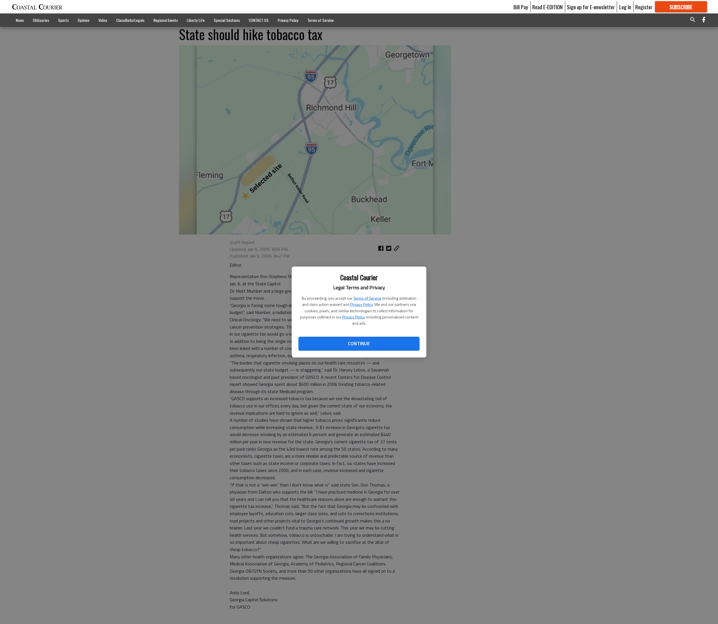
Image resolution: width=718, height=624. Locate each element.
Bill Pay (521, 6)
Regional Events (165, 20)
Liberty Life (196, 20)
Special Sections (227, 20)
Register (643, 6)
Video (102, 20)
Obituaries (41, 20)
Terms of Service (367, 298)
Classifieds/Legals (130, 20)
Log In (625, 6)
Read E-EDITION (547, 6)
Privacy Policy (361, 304)
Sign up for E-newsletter (591, 6)
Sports (63, 20)
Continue (359, 343)
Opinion (83, 20)
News (20, 20)
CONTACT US (259, 20)
